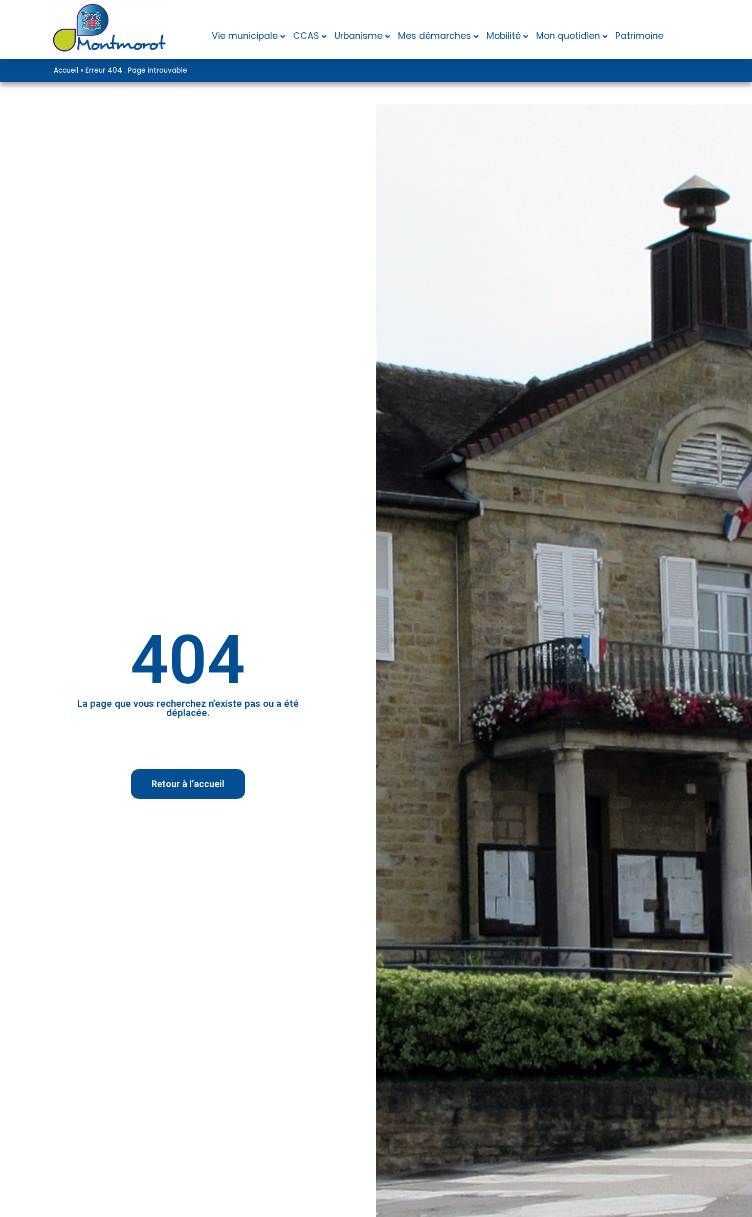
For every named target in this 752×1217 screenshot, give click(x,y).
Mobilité (503, 36)
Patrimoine (639, 36)
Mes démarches (434, 36)
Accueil (66, 70)
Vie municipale (245, 36)
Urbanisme (359, 36)
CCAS (306, 36)
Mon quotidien (568, 36)
